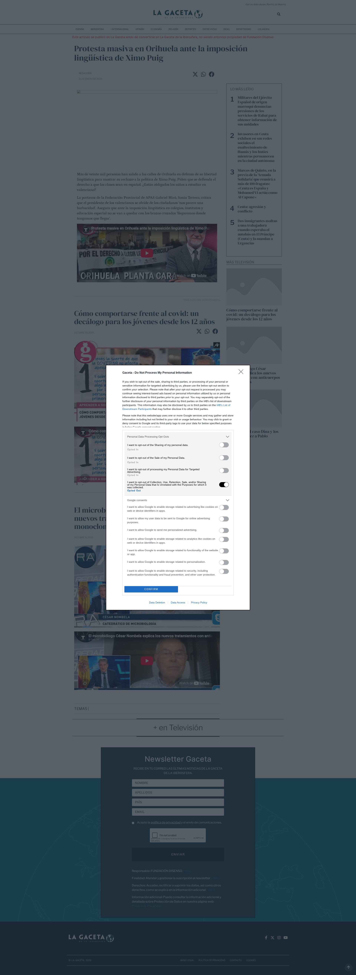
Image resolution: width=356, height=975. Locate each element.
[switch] (224, 444)
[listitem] (178, 437)
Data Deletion (157, 602)
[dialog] (178, 488)
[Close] (242, 372)
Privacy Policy (199, 602)
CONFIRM (151, 589)
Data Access (178, 602)
